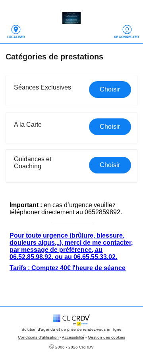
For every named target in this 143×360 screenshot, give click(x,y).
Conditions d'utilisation (38, 337)
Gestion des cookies (106, 337)
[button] (71, 90)
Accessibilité (73, 337)
